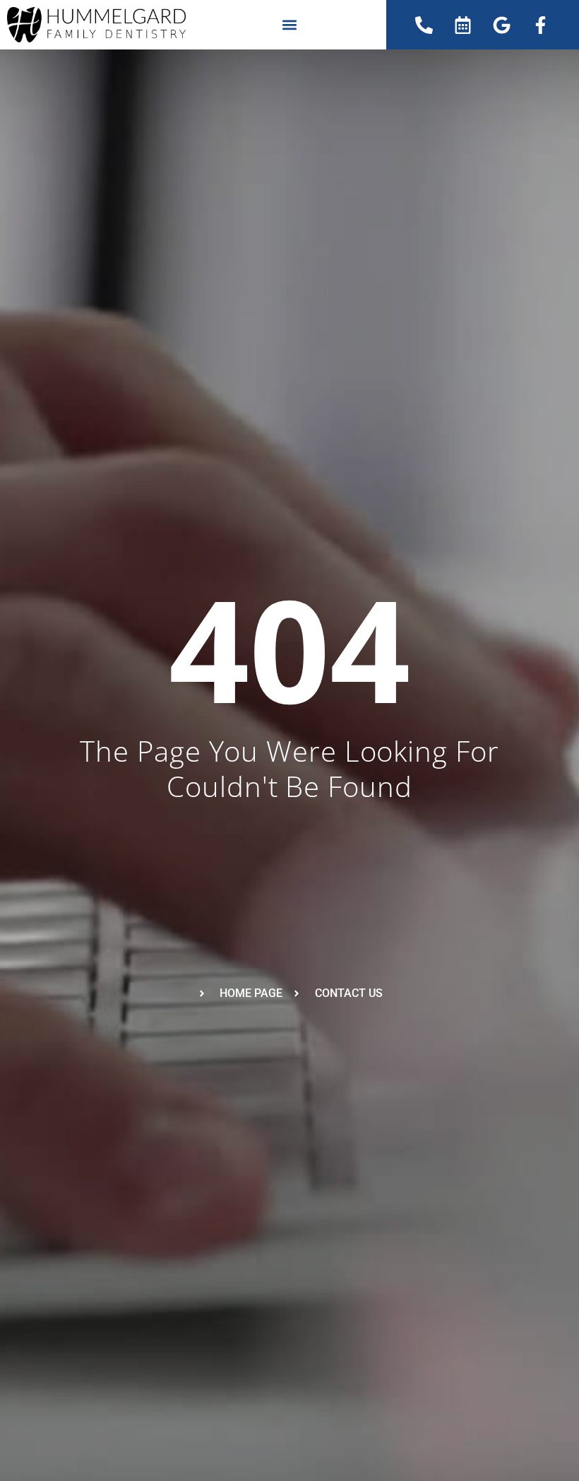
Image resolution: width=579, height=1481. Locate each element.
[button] (289, 25)
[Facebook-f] (541, 24)
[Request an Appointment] (463, 24)
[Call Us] (424, 24)
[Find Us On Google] (502, 24)
